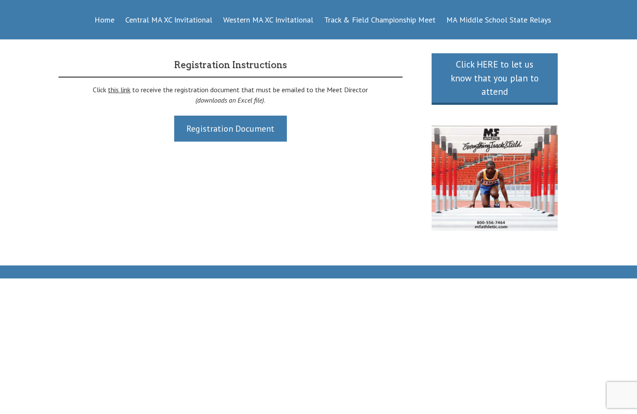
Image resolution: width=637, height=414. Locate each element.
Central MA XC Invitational (168, 20)
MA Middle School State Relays (498, 20)
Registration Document (230, 128)
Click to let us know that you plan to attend (495, 77)
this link (119, 89)
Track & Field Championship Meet (380, 20)
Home (104, 20)
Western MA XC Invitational (268, 20)
